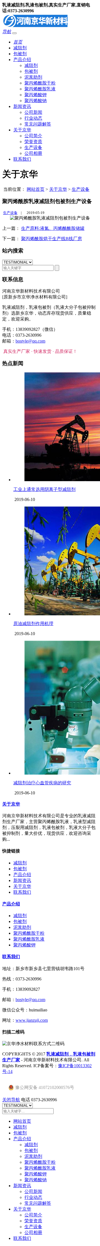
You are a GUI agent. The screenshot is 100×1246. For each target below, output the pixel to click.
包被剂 (20, 53)
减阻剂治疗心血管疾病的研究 (42, 782)
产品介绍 (22, 59)
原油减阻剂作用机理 (33, 623)
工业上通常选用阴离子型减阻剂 (44, 489)
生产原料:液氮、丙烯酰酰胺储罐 (52, 228)
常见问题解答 (37, 124)
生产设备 (33, 147)
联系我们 (22, 159)
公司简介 (33, 135)
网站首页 (35, 189)
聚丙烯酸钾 (35, 94)
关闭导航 (11, 1099)
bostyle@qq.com (30, 341)
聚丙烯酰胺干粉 (40, 83)
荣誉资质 (33, 141)
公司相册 (33, 153)
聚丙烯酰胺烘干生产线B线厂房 (51, 238)
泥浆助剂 (33, 77)
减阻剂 (20, 47)
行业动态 (33, 118)
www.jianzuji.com (32, 1020)
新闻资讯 (22, 106)
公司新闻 (33, 112)
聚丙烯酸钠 (35, 100)
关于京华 (22, 129)
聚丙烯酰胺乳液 (40, 88)
